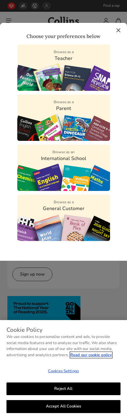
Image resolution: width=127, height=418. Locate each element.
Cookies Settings (63, 371)
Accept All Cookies (63, 406)
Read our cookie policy (91, 355)
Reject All (63, 388)
